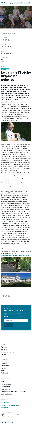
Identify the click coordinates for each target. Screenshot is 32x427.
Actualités (4, 363)
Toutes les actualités (9, 33)
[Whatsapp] (9, 39)
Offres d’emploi (5, 386)
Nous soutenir (5, 389)
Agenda (3, 368)
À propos (4, 347)
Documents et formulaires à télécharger (13, 391)
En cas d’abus (5, 407)
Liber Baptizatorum (7, 394)
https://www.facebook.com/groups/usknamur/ (15, 255)
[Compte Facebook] (2, 422)
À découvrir (4, 373)
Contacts (3, 354)
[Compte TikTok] (8, 422)
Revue (3, 370)
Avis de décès (5, 365)
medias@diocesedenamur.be (10, 405)
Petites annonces (6, 384)
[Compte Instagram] (12, 422)
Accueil (3, 344)
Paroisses (4, 349)
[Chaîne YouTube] (5, 422)
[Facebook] (2, 39)
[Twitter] (5, 39)
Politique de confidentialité (12, 415)
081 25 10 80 (5, 402)
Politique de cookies (11, 412)
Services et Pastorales (7, 352)
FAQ (2, 381)
